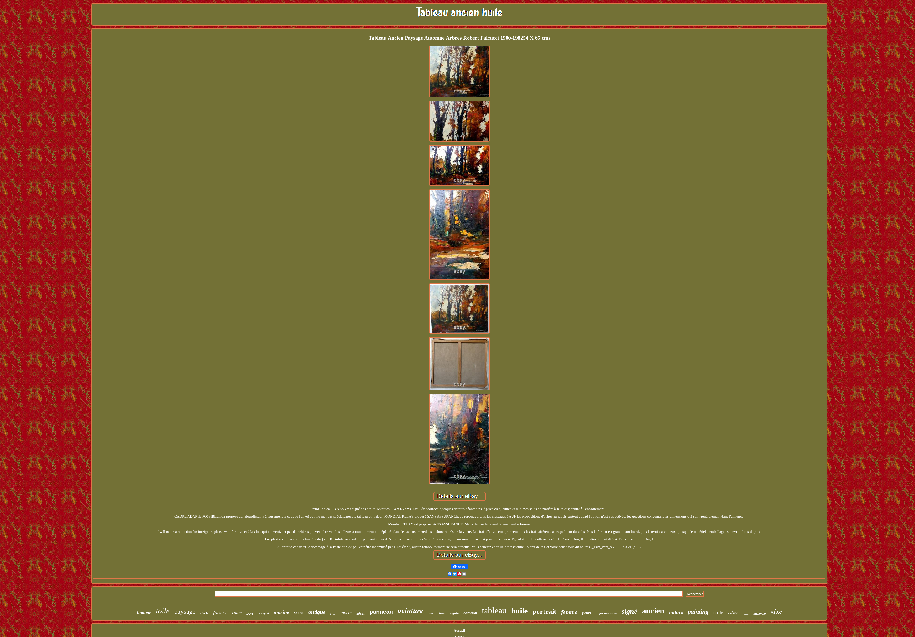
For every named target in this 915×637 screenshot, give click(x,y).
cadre (237, 612)
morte (346, 612)
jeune (333, 614)
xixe (776, 611)
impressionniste (606, 613)
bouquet (263, 613)
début (360, 613)
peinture (410, 610)
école (746, 613)
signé (629, 611)
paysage (184, 611)
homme (144, 612)
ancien (653, 610)
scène (299, 613)
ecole (718, 612)
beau (442, 613)
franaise (220, 613)
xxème (732, 612)
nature (676, 612)
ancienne (759, 613)
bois (250, 613)
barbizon (470, 613)
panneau (381, 612)
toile (162, 610)
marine (281, 612)
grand (431, 613)
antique (316, 612)
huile (519, 610)
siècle (204, 613)
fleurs (586, 613)
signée (454, 613)
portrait (544, 611)
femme (569, 612)
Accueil (459, 630)
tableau (494, 610)
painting (698, 611)
